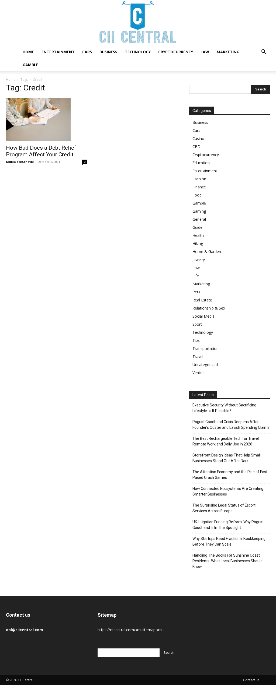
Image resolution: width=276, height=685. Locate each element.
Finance (199, 186)
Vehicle (198, 372)
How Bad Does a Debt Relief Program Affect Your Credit (41, 151)
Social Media (203, 316)
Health (198, 235)
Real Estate (202, 300)
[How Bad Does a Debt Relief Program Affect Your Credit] (46, 119)
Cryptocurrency (175, 51)
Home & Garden (206, 251)
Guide (197, 227)
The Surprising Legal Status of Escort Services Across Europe (224, 508)
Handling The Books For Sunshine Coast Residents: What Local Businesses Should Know (227, 561)
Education (201, 162)
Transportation (205, 348)
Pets (196, 291)
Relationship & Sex (208, 308)
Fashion (199, 178)
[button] (263, 52)
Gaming (199, 211)
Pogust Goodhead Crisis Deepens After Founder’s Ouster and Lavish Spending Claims (231, 425)
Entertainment (58, 51)
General (199, 219)
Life (195, 275)
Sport (197, 324)
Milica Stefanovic (20, 162)
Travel (197, 356)
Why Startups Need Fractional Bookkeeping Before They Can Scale (228, 541)
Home (28, 51)
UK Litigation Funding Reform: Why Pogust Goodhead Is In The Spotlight (228, 525)
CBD (196, 146)
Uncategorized (205, 364)
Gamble (30, 64)
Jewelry (198, 259)
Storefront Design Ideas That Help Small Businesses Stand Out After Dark (226, 458)
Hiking (197, 243)
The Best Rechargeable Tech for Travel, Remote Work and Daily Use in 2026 (226, 441)
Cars (87, 51)
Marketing (228, 51)
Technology (138, 51)
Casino (198, 138)
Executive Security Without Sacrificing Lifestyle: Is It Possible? (224, 408)
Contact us (251, 680)
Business (108, 51)
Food (197, 195)
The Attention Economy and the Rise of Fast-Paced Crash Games (230, 475)
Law (205, 51)
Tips (196, 340)
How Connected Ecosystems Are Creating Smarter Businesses (227, 491)
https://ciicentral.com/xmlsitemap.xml (130, 629)
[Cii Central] (138, 22)
